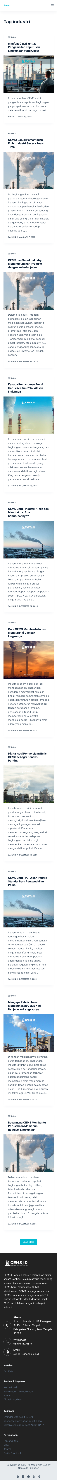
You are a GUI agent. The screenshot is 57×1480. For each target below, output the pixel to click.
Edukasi (12, 37)
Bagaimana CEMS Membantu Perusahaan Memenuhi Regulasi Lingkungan (27, 1126)
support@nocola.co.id (26, 1353)
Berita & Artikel (12, 1453)
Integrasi (8, 1395)
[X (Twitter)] (23, 1476)
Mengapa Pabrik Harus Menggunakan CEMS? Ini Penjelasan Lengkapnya (24, 1006)
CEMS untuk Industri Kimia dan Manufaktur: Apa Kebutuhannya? (28, 512)
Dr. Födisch (9, 1371)
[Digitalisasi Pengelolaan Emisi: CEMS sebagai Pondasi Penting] (28, 784)
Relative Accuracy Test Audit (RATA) (24, 1424)
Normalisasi (10, 1387)
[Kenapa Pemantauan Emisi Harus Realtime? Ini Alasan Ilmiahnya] (28, 415)
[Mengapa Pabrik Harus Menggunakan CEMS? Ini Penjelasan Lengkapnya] (28, 1033)
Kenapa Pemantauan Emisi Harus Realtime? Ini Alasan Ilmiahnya (25, 388)
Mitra (6, 1445)
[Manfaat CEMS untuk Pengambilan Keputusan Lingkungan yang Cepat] (28, 74)
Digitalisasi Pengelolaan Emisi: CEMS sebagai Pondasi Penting (28, 757)
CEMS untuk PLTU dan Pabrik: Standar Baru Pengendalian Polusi (27, 881)
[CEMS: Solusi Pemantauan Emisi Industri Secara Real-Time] (28, 171)
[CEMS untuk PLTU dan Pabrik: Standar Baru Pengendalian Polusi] (28, 908)
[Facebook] (18, 1476)
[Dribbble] (34, 1476)
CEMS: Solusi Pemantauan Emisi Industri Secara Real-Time (25, 143)
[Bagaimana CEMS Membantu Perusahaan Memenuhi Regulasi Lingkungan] (28, 1153)
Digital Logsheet (12, 1399)
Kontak (7, 1448)
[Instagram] (28, 1476)
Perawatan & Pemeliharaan (18, 1391)
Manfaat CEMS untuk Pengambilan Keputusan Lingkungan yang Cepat (24, 47)
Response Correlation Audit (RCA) (23, 1421)
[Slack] (39, 1476)
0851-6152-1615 (22, 1343)
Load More (28, 1241)
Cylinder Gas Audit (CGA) (18, 1416)
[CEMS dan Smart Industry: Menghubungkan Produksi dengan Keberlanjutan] (28, 291)
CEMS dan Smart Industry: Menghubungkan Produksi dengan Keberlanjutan (25, 264)
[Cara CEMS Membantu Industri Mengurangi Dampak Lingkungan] (28, 660)
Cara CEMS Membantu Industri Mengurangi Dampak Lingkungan (28, 633)
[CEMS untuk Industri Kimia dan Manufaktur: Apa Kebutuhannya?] (28, 539)
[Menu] (52, 5)
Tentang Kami (11, 1440)
